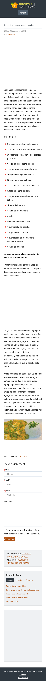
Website (7, 490)
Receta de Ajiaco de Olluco (16, 586)
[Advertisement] (23, 63)
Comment (8, 500)
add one (23, 456)
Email (7, 480)
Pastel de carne (12, 601)
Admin (23, 677)
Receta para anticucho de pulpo (18, 594)
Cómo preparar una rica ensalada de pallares (22, 590)
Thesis (22, 674)
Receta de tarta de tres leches (17, 597)
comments (10, 34)
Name (7, 469)
